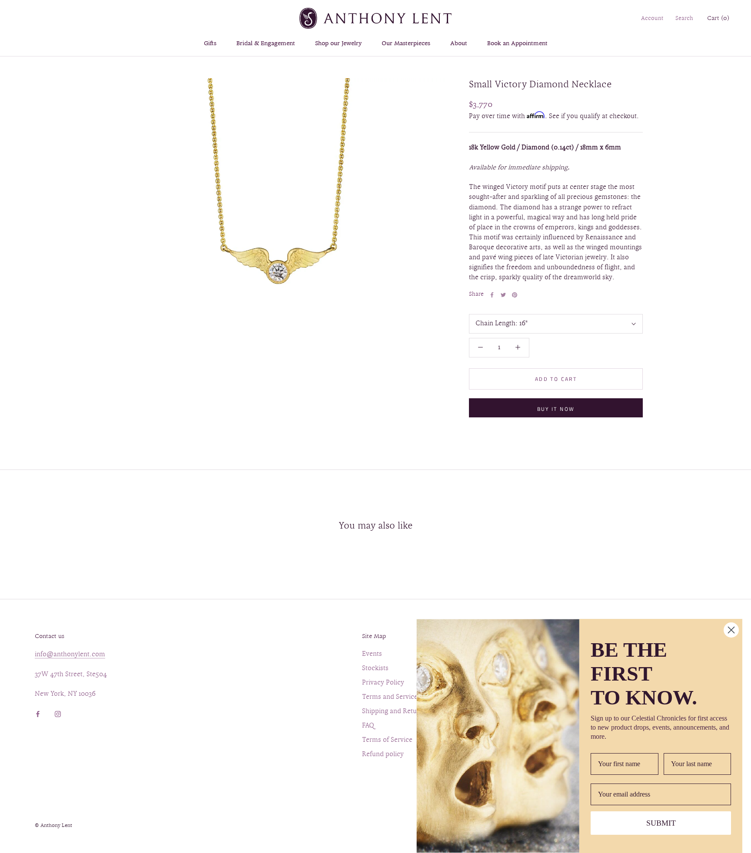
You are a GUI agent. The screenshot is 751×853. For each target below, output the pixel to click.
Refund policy (383, 754)
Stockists (375, 668)
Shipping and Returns (394, 711)
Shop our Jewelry (338, 43)
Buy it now (556, 409)
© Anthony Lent (53, 825)
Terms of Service (387, 740)
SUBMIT (661, 823)
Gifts (210, 43)
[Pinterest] (514, 295)
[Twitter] (503, 295)
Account (652, 18)
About (458, 43)
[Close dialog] (731, 630)
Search (684, 18)
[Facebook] (492, 295)
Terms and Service (390, 697)
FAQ (368, 726)
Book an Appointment (517, 43)
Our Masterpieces (406, 43)
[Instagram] (58, 713)
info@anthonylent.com (70, 654)
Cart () (718, 18)
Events (372, 654)
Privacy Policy (383, 683)
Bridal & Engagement (265, 43)
